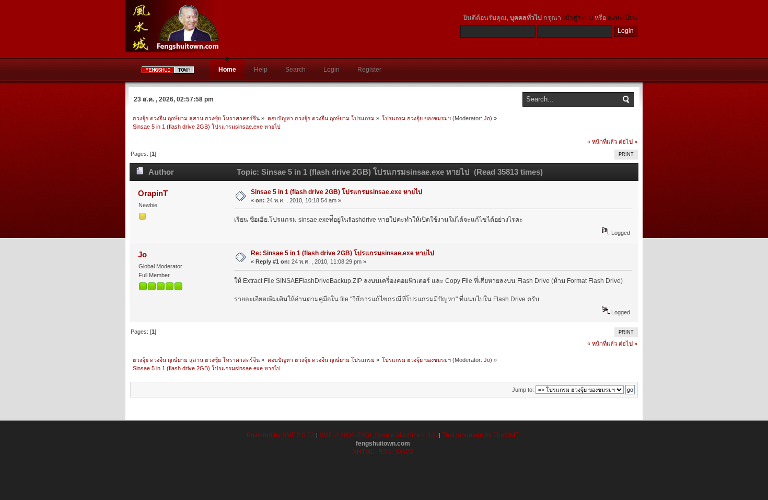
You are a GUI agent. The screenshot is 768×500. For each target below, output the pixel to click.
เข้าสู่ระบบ (578, 17)
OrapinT (153, 193)
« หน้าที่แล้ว (602, 142)
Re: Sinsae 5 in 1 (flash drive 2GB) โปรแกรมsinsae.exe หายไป (342, 253)
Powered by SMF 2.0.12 (281, 435)
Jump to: (523, 390)
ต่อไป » (628, 142)
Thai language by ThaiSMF (480, 435)
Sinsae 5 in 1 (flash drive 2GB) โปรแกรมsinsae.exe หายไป (336, 192)
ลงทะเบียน (622, 17)
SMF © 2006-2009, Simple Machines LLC (378, 435)
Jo (487, 118)
